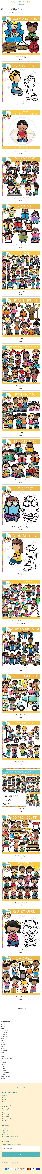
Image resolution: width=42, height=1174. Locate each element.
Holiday (3, 1048)
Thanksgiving (5, 1072)
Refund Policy (6, 1117)
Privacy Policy (6, 1115)
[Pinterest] (24, 1087)
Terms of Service (7, 1119)
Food (2, 1042)
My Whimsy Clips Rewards (10, 1136)
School (3, 1060)
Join (3, 1132)
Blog (3, 1101)
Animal (3, 1026)
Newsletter (5, 1134)
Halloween (4, 1044)
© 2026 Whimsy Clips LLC (10, 1163)
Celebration (4, 1030)
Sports (3, 1066)
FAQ (3, 1097)
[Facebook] (17, 1087)
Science (3, 1062)
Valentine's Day (5, 1076)
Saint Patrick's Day (6, 1058)
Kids (2, 1052)
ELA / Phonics (5, 1036)
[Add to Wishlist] (4, 19)
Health (3, 1046)
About (4, 1111)
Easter (3, 1038)
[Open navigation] (3, 2)
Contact (4, 1095)
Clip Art (9, 13)
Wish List (5, 1130)
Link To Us (5, 1121)
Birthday (3, 1028)
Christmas (4, 1032)
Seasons (3, 1064)
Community (4, 1034)
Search (4, 1099)
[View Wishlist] (34, 3)
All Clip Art (4, 1024)
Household (4, 1050)
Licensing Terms (7, 1109)
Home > (4, 13)
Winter (3, 1078)
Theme (3, 1074)
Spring (3, 1068)
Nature (3, 1056)
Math (2, 1054)
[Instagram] (20, 1087)
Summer (3, 1070)
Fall (2, 1040)
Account (4, 1128)
